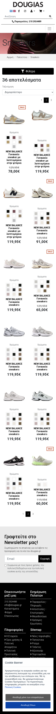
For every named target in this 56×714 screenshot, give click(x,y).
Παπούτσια (22, 57)
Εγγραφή (45, 558)
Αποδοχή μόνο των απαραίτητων (28, 697)
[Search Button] (50, 16)
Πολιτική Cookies (13, 687)
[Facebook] (19, 11)
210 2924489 (35, 21)
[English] (14, 11)
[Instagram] (25, 11)
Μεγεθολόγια (39, 616)
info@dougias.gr (13, 605)
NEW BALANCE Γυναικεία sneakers (42, 230)
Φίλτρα (30, 71)
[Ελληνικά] (11, 11)
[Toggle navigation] (49, 29)
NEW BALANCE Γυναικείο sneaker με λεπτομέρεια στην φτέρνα (14, 157)
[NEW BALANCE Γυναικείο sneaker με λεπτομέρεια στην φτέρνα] (14, 117)
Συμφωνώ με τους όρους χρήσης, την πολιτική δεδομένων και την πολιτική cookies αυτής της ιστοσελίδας (25, 568)
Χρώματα (14, 132)
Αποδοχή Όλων (28, 705)
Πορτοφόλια (39, 654)
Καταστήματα (11, 608)
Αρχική (10, 57)
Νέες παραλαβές (41, 636)
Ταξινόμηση (8, 86)
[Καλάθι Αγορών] (41, 11)
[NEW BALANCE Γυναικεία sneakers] (42, 191)
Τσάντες (36, 647)
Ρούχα (35, 643)
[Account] (33, 11)
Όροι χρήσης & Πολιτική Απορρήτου (13, 643)
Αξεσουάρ (37, 650)
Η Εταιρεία (11, 636)
